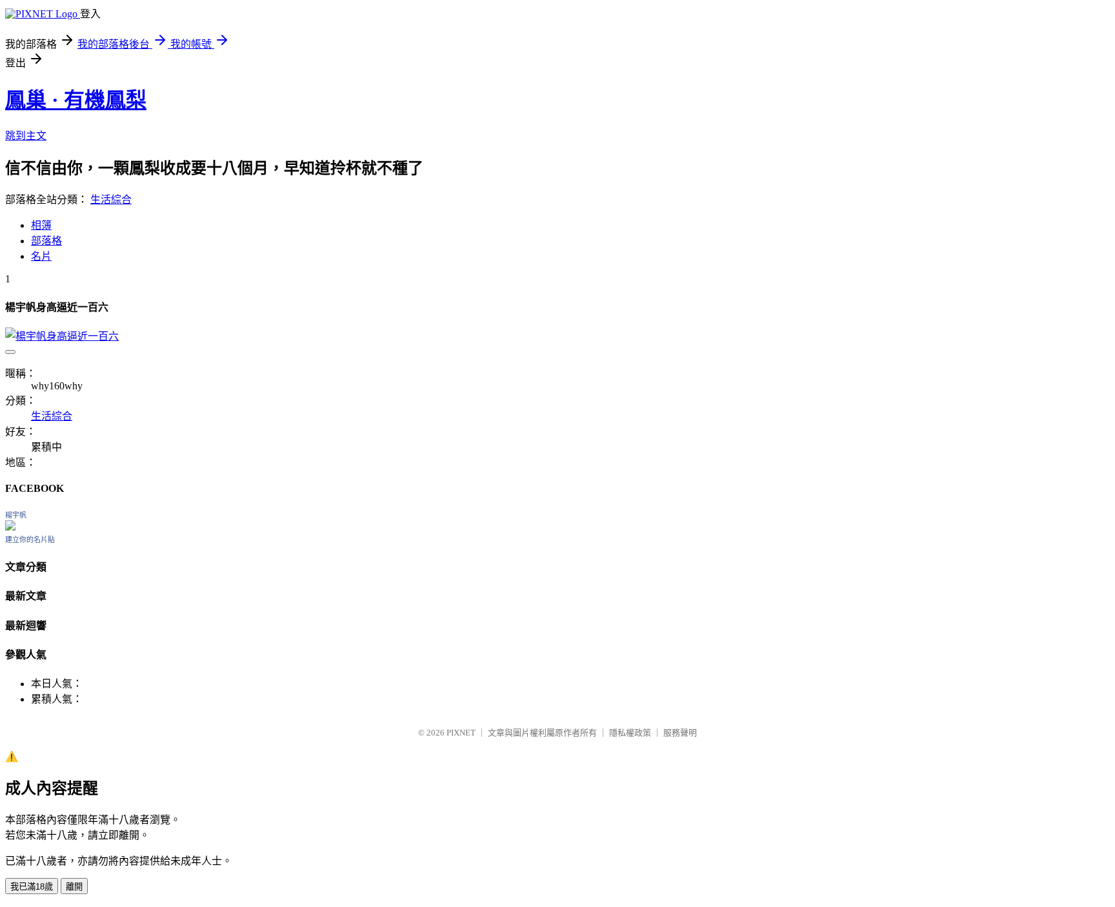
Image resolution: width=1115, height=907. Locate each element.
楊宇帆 (15, 515)
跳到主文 (25, 135)
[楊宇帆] (10, 527)
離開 (74, 887)
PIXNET (461, 732)
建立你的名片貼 (30, 539)
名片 (41, 256)
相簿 (41, 225)
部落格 (46, 240)
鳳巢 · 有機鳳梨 (75, 100)
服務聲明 (680, 732)
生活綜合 (111, 199)
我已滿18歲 (31, 887)
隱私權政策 (630, 732)
